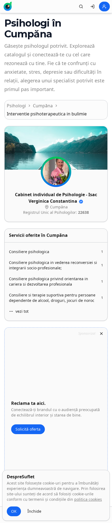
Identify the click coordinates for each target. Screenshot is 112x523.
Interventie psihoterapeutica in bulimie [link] (47, 114)
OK (14, 511)
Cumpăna (43, 106)
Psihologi (16, 106)
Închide (34, 511)
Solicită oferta (28, 429)
